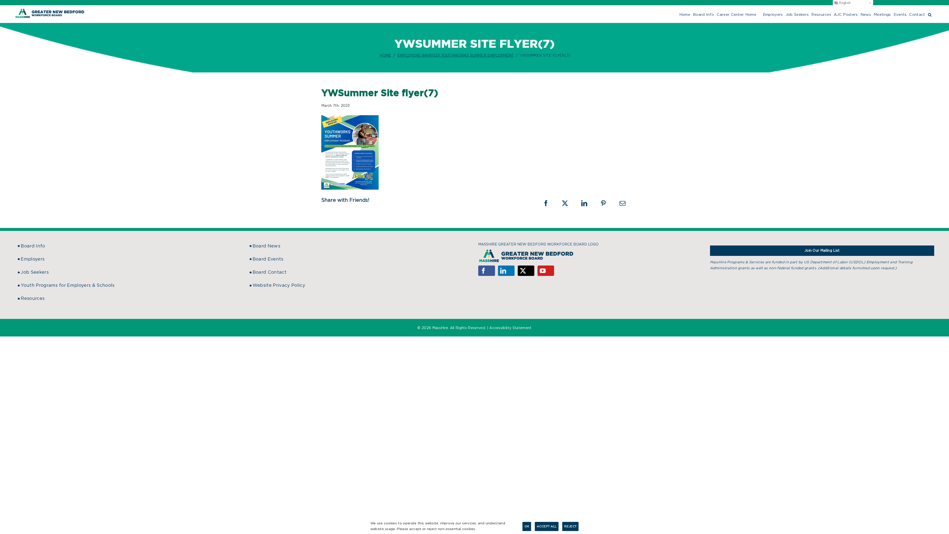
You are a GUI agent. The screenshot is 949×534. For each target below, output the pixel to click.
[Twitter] (526, 271)
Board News (266, 246)
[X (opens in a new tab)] (568, 203)
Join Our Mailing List (822, 250)
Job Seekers (35, 272)
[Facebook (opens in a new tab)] (549, 203)
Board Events (268, 259)
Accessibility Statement (510, 328)
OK (526, 526)
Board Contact (269, 272)
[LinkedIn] (506, 271)
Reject (570, 526)
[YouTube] (546, 271)
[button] (929, 14)
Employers (32, 259)
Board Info (33, 246)
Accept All (547, 526)
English (844, 3)
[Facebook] (486, 271)
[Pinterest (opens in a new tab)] (606, 203)
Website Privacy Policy (279, 285)
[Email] (622, 203)
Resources (32, 298)
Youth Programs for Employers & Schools (67, 285)
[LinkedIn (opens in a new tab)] (587, 203)
